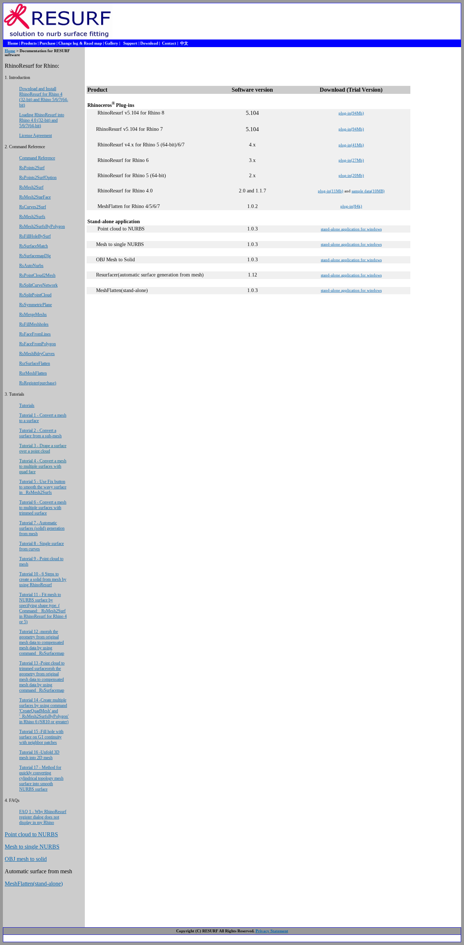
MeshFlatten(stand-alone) (34, 884)
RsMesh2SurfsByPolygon (42, 226)
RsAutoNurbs (31, 265)
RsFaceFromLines (35, 334)
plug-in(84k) (351, 206)
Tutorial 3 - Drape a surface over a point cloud (42, 448)
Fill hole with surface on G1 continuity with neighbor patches (41, 737)
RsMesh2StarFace (35, 197)
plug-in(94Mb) (351, 113)
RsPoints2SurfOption (38, 177)
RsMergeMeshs (33, 314)
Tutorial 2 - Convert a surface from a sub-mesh (40, 433)
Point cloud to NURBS (31, 834)
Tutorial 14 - (44, 711)
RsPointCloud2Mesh (37, 275)
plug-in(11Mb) (330, 191)
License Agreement (35, 135)
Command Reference (37, 158)
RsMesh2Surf (31, 187)
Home (10, 51)
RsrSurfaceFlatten (34, 363)
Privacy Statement (272, 931)
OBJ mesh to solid (26, 859)
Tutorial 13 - (42, 677)
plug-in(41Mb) (351, 145)
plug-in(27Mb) (351, 160)
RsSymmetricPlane (35, 304)
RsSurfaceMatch (33, 246)
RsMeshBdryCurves (37, 353)
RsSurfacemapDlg (35, 255)
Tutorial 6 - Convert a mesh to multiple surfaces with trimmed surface (42, 508)
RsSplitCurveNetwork (38, 285)
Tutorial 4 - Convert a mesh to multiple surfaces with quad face (42, 466)
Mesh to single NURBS (32, 847)
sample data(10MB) (368, 191)
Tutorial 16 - (30, 752)
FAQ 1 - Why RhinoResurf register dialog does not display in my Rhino (42, 817)
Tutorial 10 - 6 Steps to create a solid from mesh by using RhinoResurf (42, 579)
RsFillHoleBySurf (35, 236)
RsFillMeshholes (34, 324)
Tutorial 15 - (30, 731)
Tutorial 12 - (41, 642)
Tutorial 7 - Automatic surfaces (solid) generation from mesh (42, 528)
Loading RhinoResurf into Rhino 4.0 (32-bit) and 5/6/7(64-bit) (41, 120)
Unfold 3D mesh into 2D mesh (39, 755)
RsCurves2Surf (32, 206)
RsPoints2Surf (32, 167)
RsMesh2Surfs (32, 216)
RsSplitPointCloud (35, 294)
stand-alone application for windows (351, 229)
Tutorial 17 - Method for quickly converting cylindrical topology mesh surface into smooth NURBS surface (41, 778)
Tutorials (26, 405)
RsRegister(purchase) (37, 383)
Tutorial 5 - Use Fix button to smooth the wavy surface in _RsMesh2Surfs (42, 487)
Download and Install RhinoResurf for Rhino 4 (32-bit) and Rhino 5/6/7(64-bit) (43, 97)
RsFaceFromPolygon (37, 343)
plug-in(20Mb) (351, 176)
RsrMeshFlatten (33, 373)
